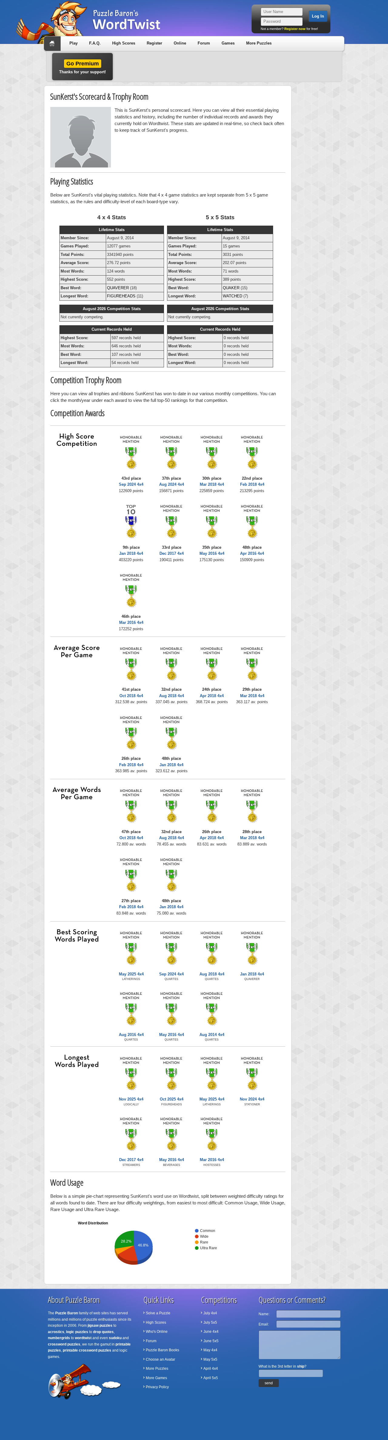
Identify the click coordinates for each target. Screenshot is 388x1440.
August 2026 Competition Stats (112, 308)
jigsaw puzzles (100, 1325)
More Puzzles (259, 43)
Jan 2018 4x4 (131, 553)
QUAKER (231, 288)
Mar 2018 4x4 (212, 484)
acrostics (56, 1332)
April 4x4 (210, 1368)
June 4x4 (211, 1331)
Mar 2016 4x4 (131, 622)
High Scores (123, 43)
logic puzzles (77, 1332)
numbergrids (59, 1338)
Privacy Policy (157, 1387)
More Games (156, 1378)
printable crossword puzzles (87, 1350)
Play (73, 43)
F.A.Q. (95, 43)
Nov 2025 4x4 (131, 1099)
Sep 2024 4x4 (131, 484)
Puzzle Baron (66, 1313)
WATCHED (232, 296)
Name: (264, 1314)
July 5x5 (210, 1322)
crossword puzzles (64, 1344)
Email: (264, 1324)
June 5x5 (211, 1341)
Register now (295, 29)
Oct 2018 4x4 (131, 696)
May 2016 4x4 (211, 553)
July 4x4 (210, 1313)
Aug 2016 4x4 (131, 1034)
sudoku (115, 1338)
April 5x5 (210, 1378)
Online (180, 43)
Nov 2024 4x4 (252, 1099)
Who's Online (157, 1331)
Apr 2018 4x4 (212, 696)
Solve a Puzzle (158, 1313)
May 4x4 (210, 1350)
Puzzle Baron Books (162, 1350)
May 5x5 (210, 1359)
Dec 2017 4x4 (171, 553)
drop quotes (103, 1332)
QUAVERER (118, 288)
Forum (204, 43)
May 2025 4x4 (131, 974)
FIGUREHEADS (121, 296)
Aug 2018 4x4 (171, 696)
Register (154, 43)
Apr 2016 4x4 (252, 553)
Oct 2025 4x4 (171, 1099)
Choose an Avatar (160, 1359)
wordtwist (83, 1338)
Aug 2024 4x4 (171, 484)
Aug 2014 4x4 (211, 1034)
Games (228, 43)
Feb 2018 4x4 (252, 484)
